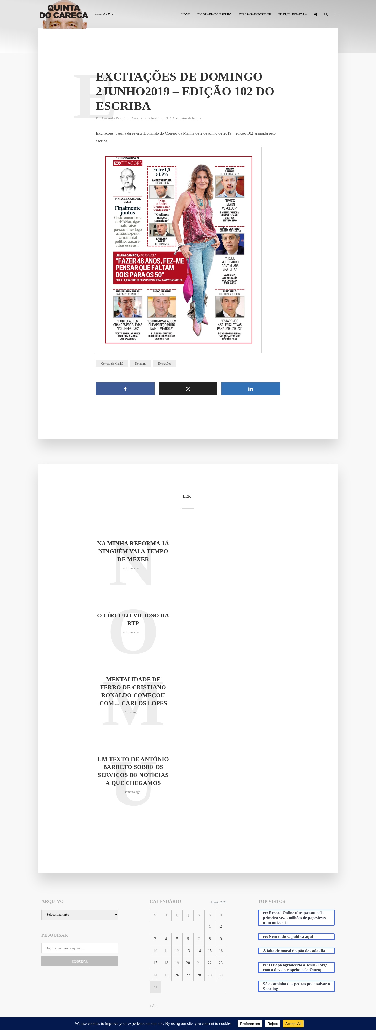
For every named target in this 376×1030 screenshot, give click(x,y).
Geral (135, 118)
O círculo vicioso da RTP (133, 619)
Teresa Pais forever (255, 14)
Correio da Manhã (112, 363)
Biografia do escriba (214, 14)
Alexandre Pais (111, 118)
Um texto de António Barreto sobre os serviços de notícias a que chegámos (133, 771)
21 (199, 963)
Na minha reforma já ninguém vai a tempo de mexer (133, 551)
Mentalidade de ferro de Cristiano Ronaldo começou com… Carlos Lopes (133, 691)
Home (185, 14)
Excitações (164, 363)
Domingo (140, 363)
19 (177, 963)
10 (155, 951)
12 (177, 951)
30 (221, 975)
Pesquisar (80, 961)
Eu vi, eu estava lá (292, 14)
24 (155, 975)
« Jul (153, 1006)
